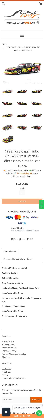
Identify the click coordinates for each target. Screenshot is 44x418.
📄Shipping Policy (21, 173)
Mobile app (6, 372)
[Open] (6, 412)
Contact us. (6, 369)
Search (5, 375)
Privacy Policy (8, 341)
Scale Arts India (21, 413)
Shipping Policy (8, 344)
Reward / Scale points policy (14, 354)
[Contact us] (39, 413)
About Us (6, 357)
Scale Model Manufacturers (14, 378)
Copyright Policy (9, 350)
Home (4, 44)
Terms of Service (9, 347)
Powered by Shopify (35, 413)
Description (10, 251)
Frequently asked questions (18, 258)
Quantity (22, 188)
